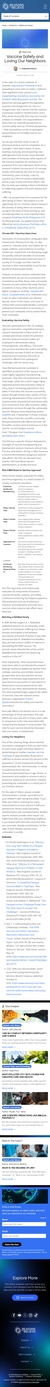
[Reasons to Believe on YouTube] (19, 1315)
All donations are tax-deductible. (29, 1382)
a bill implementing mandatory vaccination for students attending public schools (23, 96)
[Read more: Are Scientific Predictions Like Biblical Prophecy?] (25, 1111)
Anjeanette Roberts (29, 68)
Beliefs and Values (26, 25)
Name (5, 1219)
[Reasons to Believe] (13, 6)
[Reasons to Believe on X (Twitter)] (25, 1315)
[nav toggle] (45, 6)
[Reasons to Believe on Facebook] (14, 1315)
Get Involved (25, 1354)
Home (4, 25)
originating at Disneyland (24, 85)
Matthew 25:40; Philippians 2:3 (28, 217)
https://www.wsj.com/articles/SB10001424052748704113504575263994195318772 (26, 960)
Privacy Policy (7, 1254)
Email (5, 1231)
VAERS (6, 415)
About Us (25, 1347)
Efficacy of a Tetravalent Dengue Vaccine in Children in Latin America (25, 868)
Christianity (13, 25)
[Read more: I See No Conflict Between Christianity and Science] (25, 1029)
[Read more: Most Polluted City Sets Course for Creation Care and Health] (25, 1070)
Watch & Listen (27, 1298)
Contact (25, 1361)
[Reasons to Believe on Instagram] (30, 1315)
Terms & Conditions (16, 1376)
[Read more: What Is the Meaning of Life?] (25, 1162)
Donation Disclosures (33, 1376)
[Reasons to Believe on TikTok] (36, 1315)
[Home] (25, 1330)
